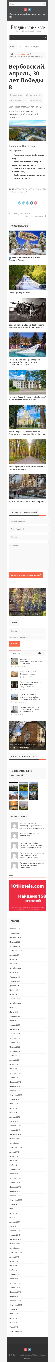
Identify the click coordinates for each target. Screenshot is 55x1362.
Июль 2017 (13, 1209)
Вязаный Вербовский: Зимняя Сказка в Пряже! (24, 258)
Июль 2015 (13, 1314)
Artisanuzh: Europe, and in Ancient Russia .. (30, 834)
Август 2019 (14, 1099)
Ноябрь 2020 (14, 1047)
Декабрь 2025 (15, 937)
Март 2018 (13, 1174)
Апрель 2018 (14, 1169)
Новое (27, 653)
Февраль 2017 (15, 1230)
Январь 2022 (14, 1025)
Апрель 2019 (14, 1117)
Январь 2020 (14, 1077)
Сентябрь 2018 (15, 1147)
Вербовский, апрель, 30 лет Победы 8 (27, 77)
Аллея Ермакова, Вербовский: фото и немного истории (27, 467)
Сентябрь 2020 (15, 1055)
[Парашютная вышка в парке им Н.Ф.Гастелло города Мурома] (14, 709)
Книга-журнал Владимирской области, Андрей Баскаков (23, 114)
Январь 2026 (14, 933)
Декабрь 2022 (15, 1003)
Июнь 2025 (13, 959)
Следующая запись (35, 216)
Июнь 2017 (13, 1213)
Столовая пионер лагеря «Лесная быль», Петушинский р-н (30, 684)
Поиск (14, 643)
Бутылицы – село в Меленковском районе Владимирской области (30, 696)
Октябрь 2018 (15, 1143)
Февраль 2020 (15, 1073)
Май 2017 (13, 1217)
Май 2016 (13, 1270)
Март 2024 (13, 972)
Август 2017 (14, 1204)
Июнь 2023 (13, 994)
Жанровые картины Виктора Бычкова (28, 673)
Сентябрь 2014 (15, 1331)
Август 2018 (14, 1152)
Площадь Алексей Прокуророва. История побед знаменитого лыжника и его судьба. (24, 362)
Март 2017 (13, 1226)
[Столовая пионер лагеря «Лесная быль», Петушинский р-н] (14, 684)
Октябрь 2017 (15, 1195)
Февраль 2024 (15, 977)
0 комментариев (19, 100)
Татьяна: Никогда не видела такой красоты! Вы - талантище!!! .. (32, 865)
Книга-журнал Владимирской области (25, 1355)
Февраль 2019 (15, 1125)
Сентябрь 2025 (15, 950)
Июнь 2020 (13, 1069)
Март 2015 (13, 1327)
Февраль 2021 (15, 1038)
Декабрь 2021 (15, 1029)
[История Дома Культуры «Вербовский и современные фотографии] (27, 382)
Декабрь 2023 (15, 985)
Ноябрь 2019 (14, 1086)
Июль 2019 (13, 1104)
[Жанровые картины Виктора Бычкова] (14, 674)
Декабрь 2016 (15, 1239)
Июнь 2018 (13, 1160)
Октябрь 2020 (15, 1051)
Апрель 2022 (14, 1016)
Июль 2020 (13, 1064)
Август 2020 (14, 1060)
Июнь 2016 (13, 1265)
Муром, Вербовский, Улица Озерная (26, 501)
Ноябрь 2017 (14, 1191)
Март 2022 (13, 1020)
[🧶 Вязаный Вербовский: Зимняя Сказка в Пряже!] (27, 243)
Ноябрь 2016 (14, 1244)
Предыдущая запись (20, 213)
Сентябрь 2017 (15, 1200)
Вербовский (23, 54)
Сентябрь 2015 (15, 1305)
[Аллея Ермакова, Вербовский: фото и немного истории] (27, 451)
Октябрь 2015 (15, 1300)
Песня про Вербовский (20, 292)
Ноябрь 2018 (14, 1139)
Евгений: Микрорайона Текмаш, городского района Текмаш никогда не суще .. (32, 845)
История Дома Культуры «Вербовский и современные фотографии (27, 398)
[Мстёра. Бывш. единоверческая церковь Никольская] (14, 661)
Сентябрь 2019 (15, 1095)
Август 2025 (14, 955)
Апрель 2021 (14, 1034)
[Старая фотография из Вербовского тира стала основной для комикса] (27, 310)
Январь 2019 (14, 1130)
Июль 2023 (13, 990)
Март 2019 (13, 1121)
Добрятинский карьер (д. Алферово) (26, 614)
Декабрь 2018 (15, 1134)
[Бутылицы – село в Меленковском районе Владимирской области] (14, 697)
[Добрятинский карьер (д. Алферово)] (27, 602)
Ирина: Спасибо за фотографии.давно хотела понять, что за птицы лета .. (32, 825)
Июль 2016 (13, 1261)
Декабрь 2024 (15, 968)
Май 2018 (13, 1165)
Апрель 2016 (14, 1274)
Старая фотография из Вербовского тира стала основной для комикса (26, 326)
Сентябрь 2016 (15, 1252)
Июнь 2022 (13, 1012)
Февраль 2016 (15, 1283)
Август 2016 (14, 1257)
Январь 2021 (14, 1042)
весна (31, 189)
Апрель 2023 (14, 999)
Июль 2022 (13, 1007)
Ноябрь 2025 (14, 942)
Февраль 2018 (15, 1178)
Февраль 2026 (15, 929)
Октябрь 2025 (15, 946)
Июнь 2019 (13, 1108)
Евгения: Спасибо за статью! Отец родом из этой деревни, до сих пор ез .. (32, 855)
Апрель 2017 (14, 1222)
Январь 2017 (14, 1235)
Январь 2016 (14, 1287)
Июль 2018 (13, 1156)
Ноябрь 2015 (14, 1296)
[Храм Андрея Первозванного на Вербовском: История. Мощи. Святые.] (27, 417)
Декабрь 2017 (15, 1187)
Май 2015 (13, 1322)
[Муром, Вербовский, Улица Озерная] (27, 486)
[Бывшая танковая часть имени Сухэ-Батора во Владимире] (27, 735)
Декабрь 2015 (15, 1292)
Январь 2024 (14, 981)
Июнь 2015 (13, 1318)
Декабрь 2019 (15, 1082)
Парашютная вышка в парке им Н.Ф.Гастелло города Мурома (29, 709)
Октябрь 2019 (15, 1090)
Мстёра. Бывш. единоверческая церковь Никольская (31, 661)
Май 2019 (13, 1112)
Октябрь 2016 (15, 1248)
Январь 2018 (14, 1182)
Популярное (15, 653)
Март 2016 (13, 1279)
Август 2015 (14, 1309)
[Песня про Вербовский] (27, 277)
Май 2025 (13, 964)
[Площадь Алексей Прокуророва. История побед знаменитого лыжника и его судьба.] (27, 344)
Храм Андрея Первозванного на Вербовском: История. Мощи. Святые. (27, 432)
